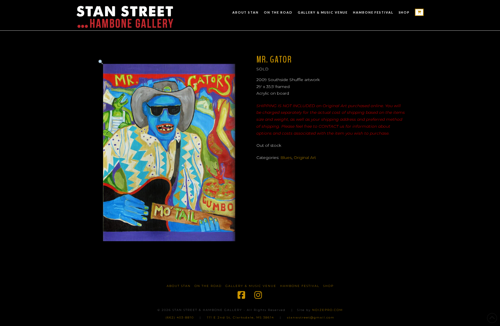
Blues (286, 157)
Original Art (305, 157)
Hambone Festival (299, 286)
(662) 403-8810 (180, 317)
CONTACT (329, 126)
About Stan (179, 286)
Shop (328, 286)
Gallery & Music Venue (250, 286)
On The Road (208, 286)
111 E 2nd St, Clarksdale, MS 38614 (240, 317)
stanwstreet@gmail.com (310, 317)
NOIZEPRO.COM (327, 310)
